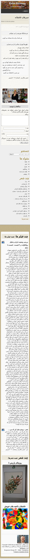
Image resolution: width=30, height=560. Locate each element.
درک (26, 181)
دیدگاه (15, 114)
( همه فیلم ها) (9, 236)
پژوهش (25, 174)
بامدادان (25, 208)
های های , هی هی (23, 196)
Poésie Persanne (17, 3)
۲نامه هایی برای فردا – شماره (19, 191)
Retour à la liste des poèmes (7, 21)
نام (27, 128)
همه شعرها (25, 219)
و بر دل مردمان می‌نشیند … (20, 198)
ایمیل (26, 131)
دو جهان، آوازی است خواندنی (20, 211)
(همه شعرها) (13, 458)
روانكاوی (25, 169)
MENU (25, 11)
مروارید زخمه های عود (21, 203)
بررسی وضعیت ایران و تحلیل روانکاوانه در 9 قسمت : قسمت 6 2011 (17, 245)
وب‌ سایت (15, 133)
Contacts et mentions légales (21, 552)
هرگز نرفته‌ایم (23, 186)
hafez (26, 162)
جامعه (25, 166)
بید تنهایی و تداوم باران (21, 213)
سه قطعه (24, 206)
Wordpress (22, 548)
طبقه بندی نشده (23, 171)
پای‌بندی (25, 216)
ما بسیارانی (24, 184)
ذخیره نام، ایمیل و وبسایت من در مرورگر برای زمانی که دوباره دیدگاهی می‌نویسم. (15, 139)
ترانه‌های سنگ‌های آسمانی (20, 189)
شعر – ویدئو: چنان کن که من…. (18, 429)
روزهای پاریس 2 (15, 462)
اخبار (26, 164)
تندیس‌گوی (24, 201)
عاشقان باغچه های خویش (15, 506)
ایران (26, 194)
